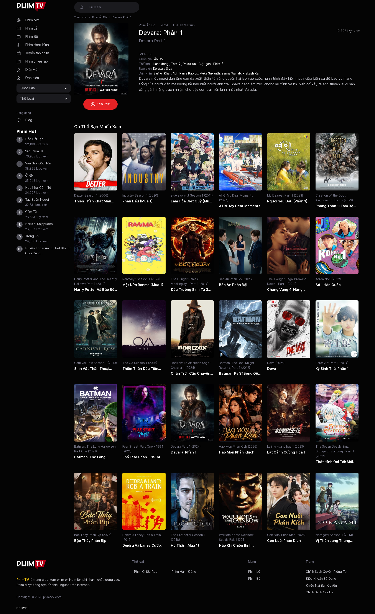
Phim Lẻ (31, 28)
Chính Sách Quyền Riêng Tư (326, 572)
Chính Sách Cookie (320, 592)
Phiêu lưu (190, 64)
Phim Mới (32, 20)
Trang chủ (80, 17)
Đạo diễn (32, 78)
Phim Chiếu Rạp (146, 572)
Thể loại (27, 98)
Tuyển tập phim (37, 53)
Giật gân (205, 64)
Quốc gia (27, 88)
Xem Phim (103, 104)
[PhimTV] (31, 565)
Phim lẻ (218, 64)
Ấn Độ (158, 59)
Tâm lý (176, 64)
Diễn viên (32, 70)
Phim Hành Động (183, 572)
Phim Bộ (31, 37)
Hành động (161, 64)
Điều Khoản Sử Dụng (321, 579)
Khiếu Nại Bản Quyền (321, 586)
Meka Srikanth (210, 73)
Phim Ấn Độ (99, 17)
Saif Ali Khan (162, 73)
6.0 (150, 54)
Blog (28, 120)
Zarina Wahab (231, 73)
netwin (21, 608)
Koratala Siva (162, 68)
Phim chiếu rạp (36, 61)
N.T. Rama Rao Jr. (185, 73)
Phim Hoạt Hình (37, 45)
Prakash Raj (251, 73)
